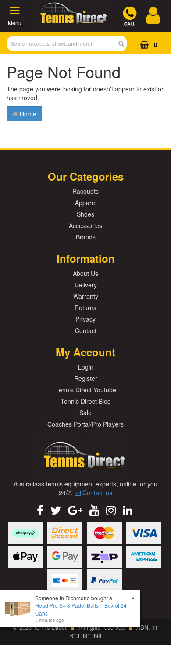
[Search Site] (124, 43)
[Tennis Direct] (72, 22)
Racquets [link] (85, 191)
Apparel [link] (85, 202)
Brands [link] (86, 236)
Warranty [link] (85, 296)
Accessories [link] (85, 225)
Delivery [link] (86, 284)
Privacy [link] (85, 319)
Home (27, 113)
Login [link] (85, 366)
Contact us (96, 492)
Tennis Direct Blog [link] (86, 401)
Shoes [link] (85, 214)
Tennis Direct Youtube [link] (85, 389)
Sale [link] (85, 412)
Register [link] (85, 378)
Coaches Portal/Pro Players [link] (85, 424)
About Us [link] (85, 273)
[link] (40, 509)
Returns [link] (85, 307)
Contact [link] (85, 330)
